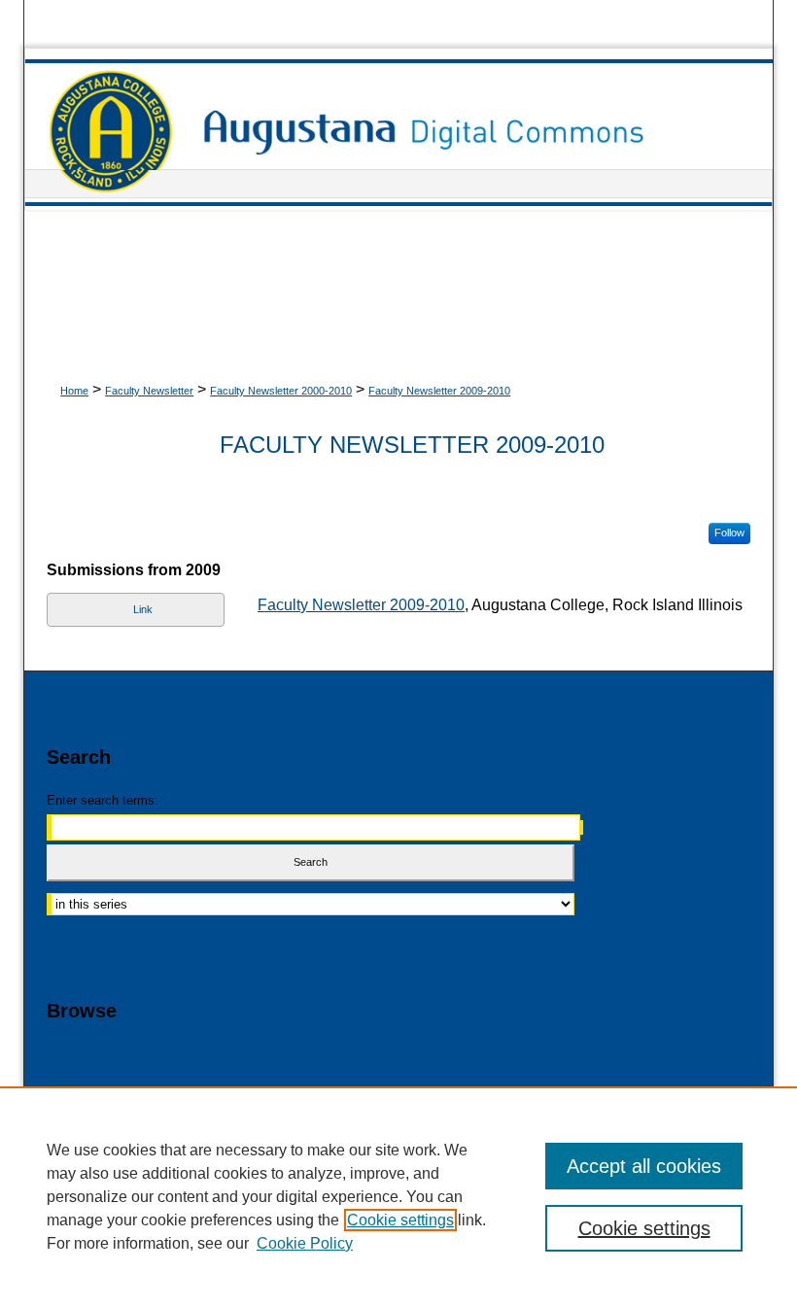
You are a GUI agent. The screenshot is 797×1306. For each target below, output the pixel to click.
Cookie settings (400, 1220)
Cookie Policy (305, 1243)
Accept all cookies (644, 1166)
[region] (398, 1196)
